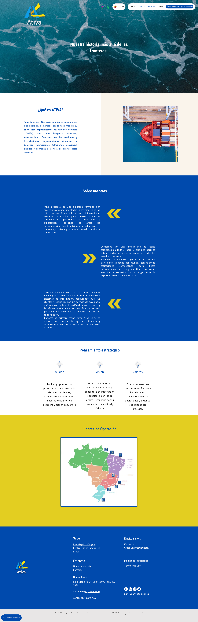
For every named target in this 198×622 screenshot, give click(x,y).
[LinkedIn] (126, 589)
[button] (129, 544)
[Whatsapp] (108, 7)
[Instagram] (102, 7)
